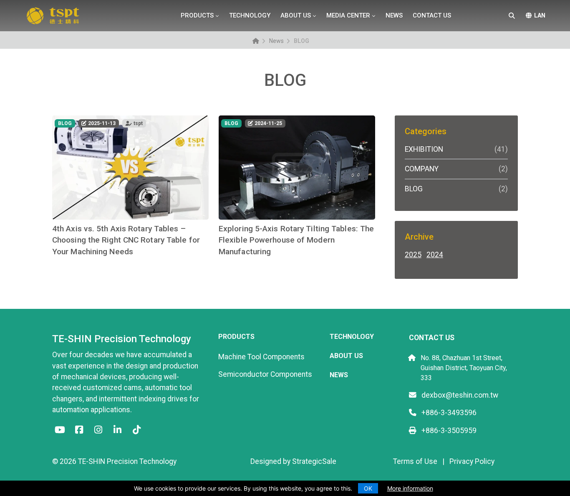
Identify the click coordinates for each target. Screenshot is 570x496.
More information (410, 488)
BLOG (455, 189)
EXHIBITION (455, 149)
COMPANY (455, 169)
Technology (249, 15)
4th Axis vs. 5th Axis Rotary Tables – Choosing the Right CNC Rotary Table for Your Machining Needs (126, 240)
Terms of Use (415, 461)
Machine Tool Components (261, 357)
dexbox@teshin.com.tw (459, 395)
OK (368, 488)
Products (197, 15)
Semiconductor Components (265, 374)
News (394, 15)
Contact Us (432, 15)
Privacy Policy (471, 461)
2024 (434, 255)
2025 (413, 255)
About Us (295, 15)
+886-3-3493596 (448, 412)
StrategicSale (314, 461)
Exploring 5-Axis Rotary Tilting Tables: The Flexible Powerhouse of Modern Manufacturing (296, 240)
